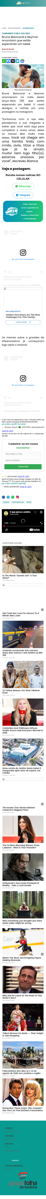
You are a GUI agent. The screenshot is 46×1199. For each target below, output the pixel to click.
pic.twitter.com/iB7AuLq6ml (14, 424)
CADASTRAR (23, 466)
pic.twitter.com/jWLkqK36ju (14, 483)
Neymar (6, 502)
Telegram (24, 195)
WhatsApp (25, 186)
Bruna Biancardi (18, 502)
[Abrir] (1, 4)
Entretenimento (14, 28)
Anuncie (15, 1160)
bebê (29, 502)
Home (4, 28)
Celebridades (28, 28)
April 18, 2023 (7, 431)
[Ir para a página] (23, 3)
